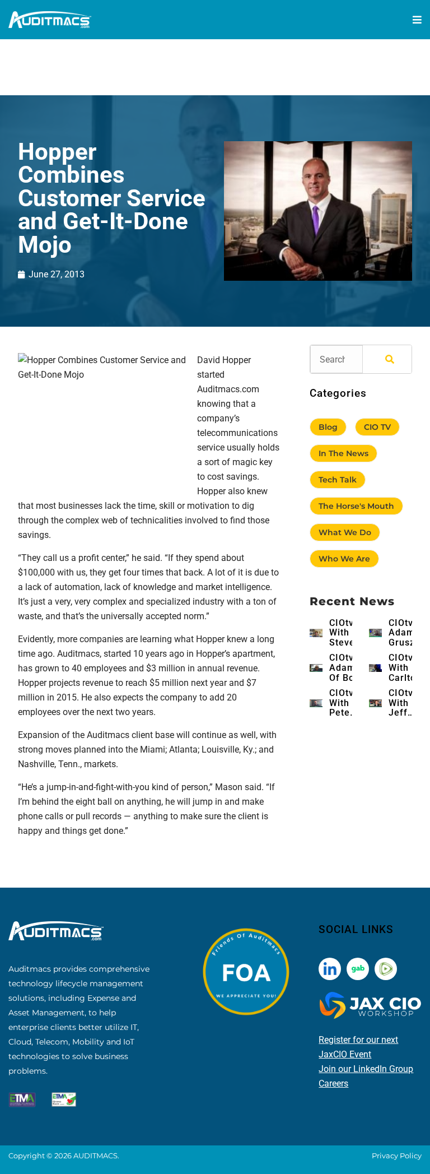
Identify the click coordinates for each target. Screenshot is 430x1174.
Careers (333, 1083)
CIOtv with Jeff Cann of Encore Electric (406, 703)
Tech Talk (338, 480)
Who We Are (344, 559)
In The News (343, 453)
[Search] (387, 359)
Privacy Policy (397, 1155)
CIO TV (377, 427)
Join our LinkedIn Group (366, 1069)
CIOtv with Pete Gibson (345, 703)
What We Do (345, 532)
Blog (328, 427)
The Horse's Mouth (356, 506)
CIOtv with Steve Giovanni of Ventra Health (349, 633)
